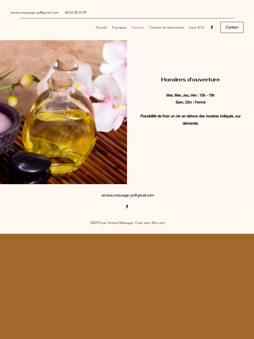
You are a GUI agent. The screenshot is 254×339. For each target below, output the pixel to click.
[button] (232, 27)
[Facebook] (211, 27)
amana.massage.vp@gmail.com (34, 12)
